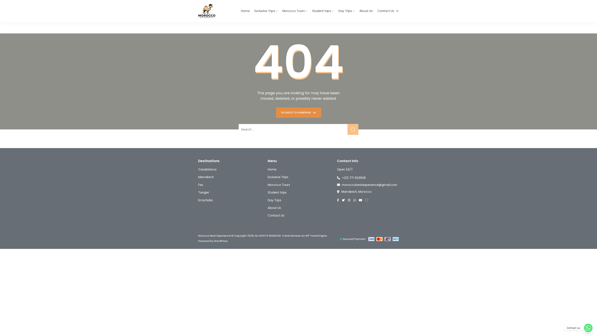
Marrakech (206, 177)
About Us (366, 11)
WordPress (221, 241)
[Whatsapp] (588, 328)
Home (245, 11)
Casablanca (207, 169)
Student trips (321, 11)
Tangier (203, 192)
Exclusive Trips (265, 11)
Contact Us (385, 11)
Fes (200, 185)
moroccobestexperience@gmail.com (369, 185)
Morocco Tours (293, 11)
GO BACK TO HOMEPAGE (296, 112)
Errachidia (205, 200)
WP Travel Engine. (316, 236)
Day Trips (345, 11)
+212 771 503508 (354, 178)
